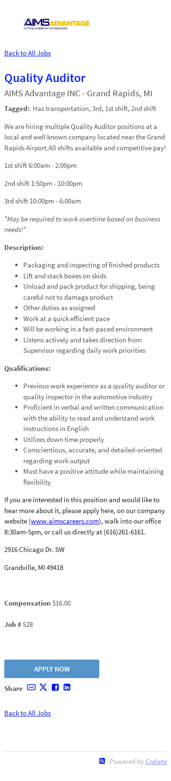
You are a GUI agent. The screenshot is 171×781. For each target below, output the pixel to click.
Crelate (156, 761)
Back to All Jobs (27, 52)
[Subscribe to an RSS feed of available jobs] (102, 760)
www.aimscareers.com (65, 520)
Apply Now (52, 668)
